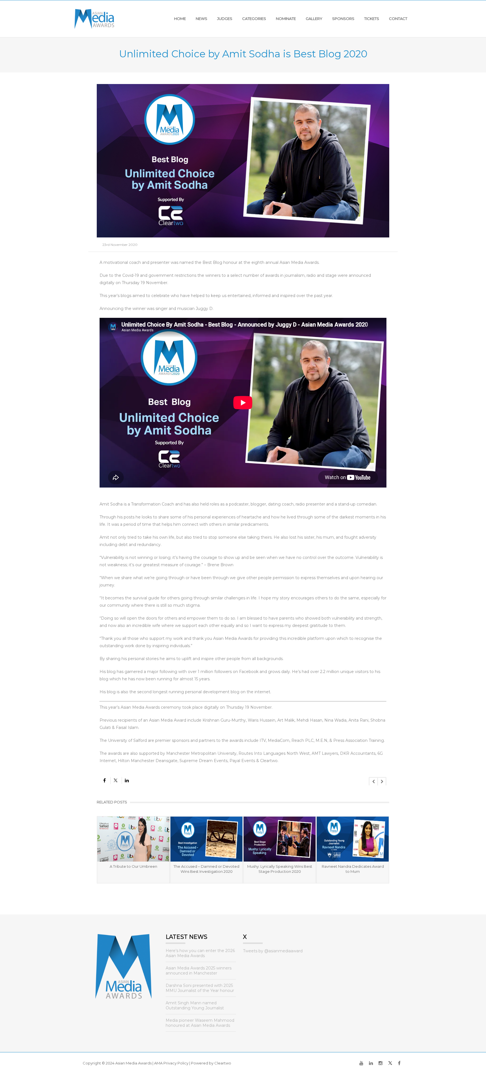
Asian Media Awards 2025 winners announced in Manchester (198, 971)
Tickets (371, 18)
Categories (254, 18)
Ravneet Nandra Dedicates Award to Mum (353, 869)
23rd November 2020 (120, 245)
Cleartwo (222, 1063)
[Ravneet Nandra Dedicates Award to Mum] (353, 839)
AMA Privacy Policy (171, 1063)
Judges (224, 18)
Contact (398, 18)
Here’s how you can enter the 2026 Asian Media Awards (200, 953)
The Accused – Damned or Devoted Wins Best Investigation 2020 (206, 869)
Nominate (286, 18)
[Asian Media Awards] (94, 18)
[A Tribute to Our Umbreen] (133, 839)
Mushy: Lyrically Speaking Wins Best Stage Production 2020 (279, 869)
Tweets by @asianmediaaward (273, 950)
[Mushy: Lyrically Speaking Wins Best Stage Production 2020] (280, 839)
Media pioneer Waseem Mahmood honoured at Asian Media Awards (200, 1023)
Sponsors (343, 18)
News (201, 18)
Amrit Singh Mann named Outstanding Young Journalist (195, 1005)
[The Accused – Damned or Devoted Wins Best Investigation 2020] (206, 839)
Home (180, 18)
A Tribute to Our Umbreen (133, 866)
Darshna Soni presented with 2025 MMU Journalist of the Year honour (200, 988)
